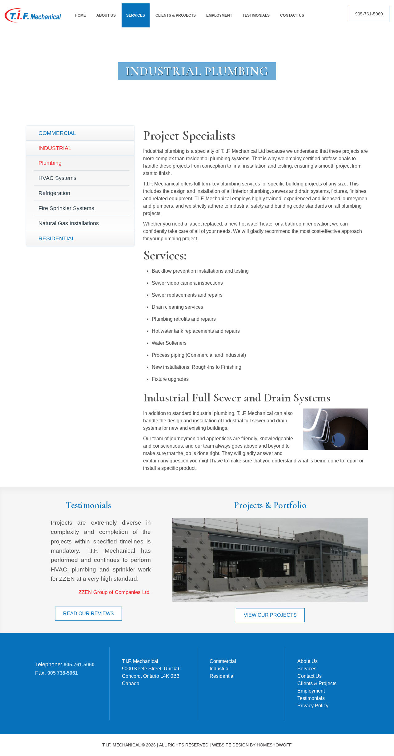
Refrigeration (54, 193)
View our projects (270, 615)
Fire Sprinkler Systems (66, 208)
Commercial (57, 133)
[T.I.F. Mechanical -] (33, 11)
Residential (56, 238)
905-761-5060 (369, 13)
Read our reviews (88, 613)
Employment (311, 690)
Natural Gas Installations (68, 223)
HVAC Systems (57, 178)
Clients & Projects (316, 683)
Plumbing (50, 163)
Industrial (54, 148)
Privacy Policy (312, 705)
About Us (307, 661)
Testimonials (311, 698)
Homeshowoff (274, 744)
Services (306, 668)
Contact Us (309, 676)
